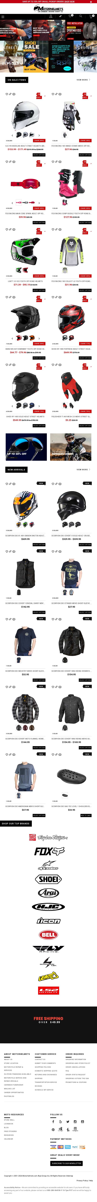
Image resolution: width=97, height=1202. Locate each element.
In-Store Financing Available (17, 1074)
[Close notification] (91, 2)
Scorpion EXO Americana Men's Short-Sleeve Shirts (25, 806)
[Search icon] (80, 16)
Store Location (11, 1063)
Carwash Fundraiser (13, 1085)
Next (38, 134)
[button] (91, 17)
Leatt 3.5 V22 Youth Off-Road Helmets (25, 281)
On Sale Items (17, 80)
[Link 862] (48, 879)
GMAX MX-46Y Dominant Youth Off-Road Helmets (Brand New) (25, 349)
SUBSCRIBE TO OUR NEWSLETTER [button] (66, 1163)
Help (91, 1181)
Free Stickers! (10, 1131)
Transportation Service (46, 1082)
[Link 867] (48, 949)
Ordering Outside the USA (77, 1078)
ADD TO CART (86, 815)
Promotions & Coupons (76, 1082)
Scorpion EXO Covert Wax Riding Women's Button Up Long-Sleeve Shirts (72, 671)
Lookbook (8, 1124)
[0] (70, 16)
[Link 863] (48, 893)
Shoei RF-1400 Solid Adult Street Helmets (25, 417)
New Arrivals (16, 469)
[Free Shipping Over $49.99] (48, 1020)
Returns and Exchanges (46, 1075)
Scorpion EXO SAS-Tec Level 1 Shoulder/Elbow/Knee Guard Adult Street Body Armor (72, 806)
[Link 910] (75, 1122)
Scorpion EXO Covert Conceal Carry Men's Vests (25, 603)
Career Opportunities (14, 1092)
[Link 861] (48, 865)
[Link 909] (68, 1122)
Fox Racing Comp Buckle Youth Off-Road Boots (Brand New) (72, 214)
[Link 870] (48, 990)
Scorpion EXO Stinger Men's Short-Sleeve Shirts (72, 603)
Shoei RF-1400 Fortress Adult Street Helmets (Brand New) (72, 349)
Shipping (38, 1078)
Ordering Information (76, 1059)
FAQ (67, 1071)
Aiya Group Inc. (44, 1176)
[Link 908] (61, 1122)
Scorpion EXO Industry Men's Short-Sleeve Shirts (25, 671)
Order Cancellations (75, 1067)
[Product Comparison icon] (60, 17)
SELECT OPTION (39, 155)
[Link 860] (48, 851)
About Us (8, 1059)
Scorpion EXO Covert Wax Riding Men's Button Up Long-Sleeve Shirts (72, 739)
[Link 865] (48, 921)
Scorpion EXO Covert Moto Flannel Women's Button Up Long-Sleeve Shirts (25, 739)
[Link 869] (48, 976)
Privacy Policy (82, 1181)
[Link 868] (48, 962)
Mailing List (9, 1089)
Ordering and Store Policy (78, 1063)
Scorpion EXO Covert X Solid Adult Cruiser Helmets (72, 536)
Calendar (8, 1139)
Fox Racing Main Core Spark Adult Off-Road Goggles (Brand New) (25, 214)
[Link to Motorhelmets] (48, 8)
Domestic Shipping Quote (46, 1071)
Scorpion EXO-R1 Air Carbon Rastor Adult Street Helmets (25, 536)
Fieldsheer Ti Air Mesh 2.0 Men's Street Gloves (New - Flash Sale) (72, 417)
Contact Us (40, 1059)
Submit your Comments (45, 1063)
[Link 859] (48, 837)
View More (83, 80)
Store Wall (9, 1120)
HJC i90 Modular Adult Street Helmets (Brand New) (25, 146)
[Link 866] (48, 935)
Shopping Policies (43, 1067)
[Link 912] (53, 1130)
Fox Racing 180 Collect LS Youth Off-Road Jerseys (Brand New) (72, 281)
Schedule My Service (44, 1090)
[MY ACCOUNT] (50, 16)
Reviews (38, 1086)
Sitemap (69, 1176)
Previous (12, 134)
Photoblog (9, 1096)
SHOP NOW (69, 1)
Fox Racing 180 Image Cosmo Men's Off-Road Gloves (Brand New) (72, 146)
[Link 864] (48, 907)
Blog (6, 1127)
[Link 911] (83, 1122)
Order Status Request (76, 1075)
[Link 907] (53, 1122)
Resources (9, 1135)
